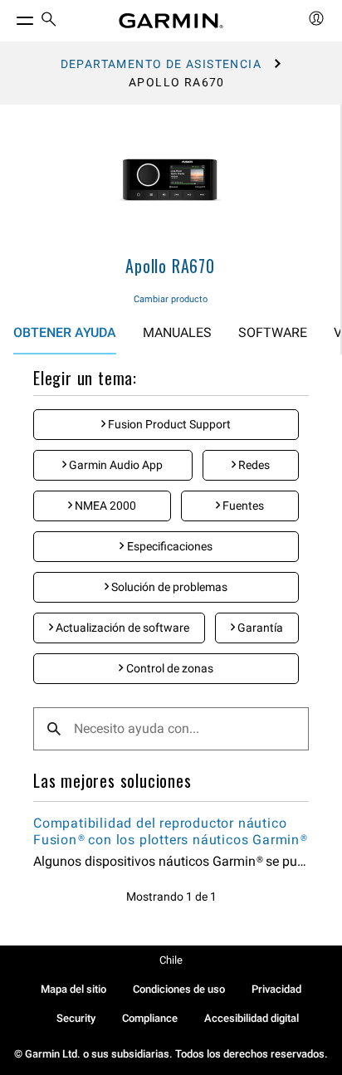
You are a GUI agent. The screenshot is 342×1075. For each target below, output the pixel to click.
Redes (253, 465)
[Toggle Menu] (10, 16)
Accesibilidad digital (251, 1018)
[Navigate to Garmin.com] (171, 21)
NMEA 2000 (104, 505)
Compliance (150, 1018)
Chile (171, 960)
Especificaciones (169, 546)
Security (75, 1018)
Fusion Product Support (168, 424)
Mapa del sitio (73, 989)
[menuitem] (49, 21)
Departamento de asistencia (161, 64)
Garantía (259, 627)
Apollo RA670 (170, 265)
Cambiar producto (171, 299)
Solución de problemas (168, 587)
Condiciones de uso (179, 989)
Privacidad (276, 989)
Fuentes (242, 505)
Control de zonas (168, 668)
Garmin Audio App (114, 465)
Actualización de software (121, 627)
